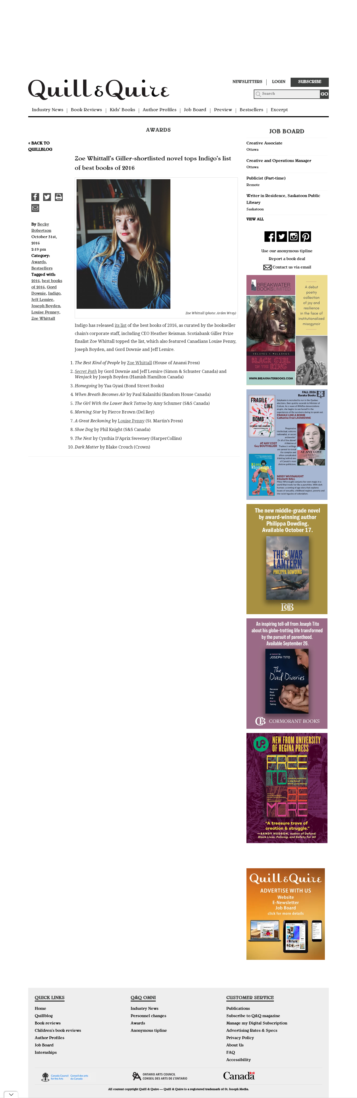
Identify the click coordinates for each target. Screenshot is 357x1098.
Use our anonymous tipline (287, 251)
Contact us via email (292, 268)
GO (324, 94)
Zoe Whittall (139, 362)
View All (255, 219)
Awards (38, 262)
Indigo (54, 294)
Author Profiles (159, 110)
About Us (235, 1046)
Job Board (195, 110)
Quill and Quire (106, 91)
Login (278, 82)
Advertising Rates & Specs (251, 1031)
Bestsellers (251, 110)
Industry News (47, 110)
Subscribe (309, 82)
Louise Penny (131, 420)
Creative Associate (264, 144)
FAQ (230, 1053)
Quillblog (44, 1016)
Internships (46, 1053)
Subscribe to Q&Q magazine (253, 1016)
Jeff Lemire (42, 300)
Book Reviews (86, 110)
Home (40, 1009)
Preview (223, 110)
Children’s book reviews (58, 1031)
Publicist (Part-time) (266, 179)
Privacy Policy (240, 1038)
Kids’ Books (122, 110)
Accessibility (238, 1060)
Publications (238, 1009)
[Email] (35, 208)
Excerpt (279, 110)
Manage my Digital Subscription (256, 1024)
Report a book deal (287, 259)
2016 (35, 281)
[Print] (59, 197)
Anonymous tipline (149, 1031)
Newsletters (247, 82)
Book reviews (48, 1024)
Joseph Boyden (45, 306)
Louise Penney (45, 313)
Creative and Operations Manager (278, 161)
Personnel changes (148, 1016)
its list (120, 325)
